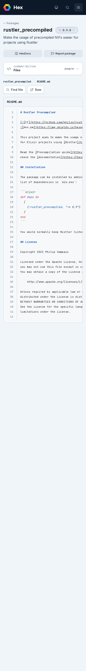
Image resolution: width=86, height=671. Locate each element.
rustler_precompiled (27, 30)
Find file (17, 89)
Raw (38, 89)
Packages (13, 23)
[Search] (67, 7)
